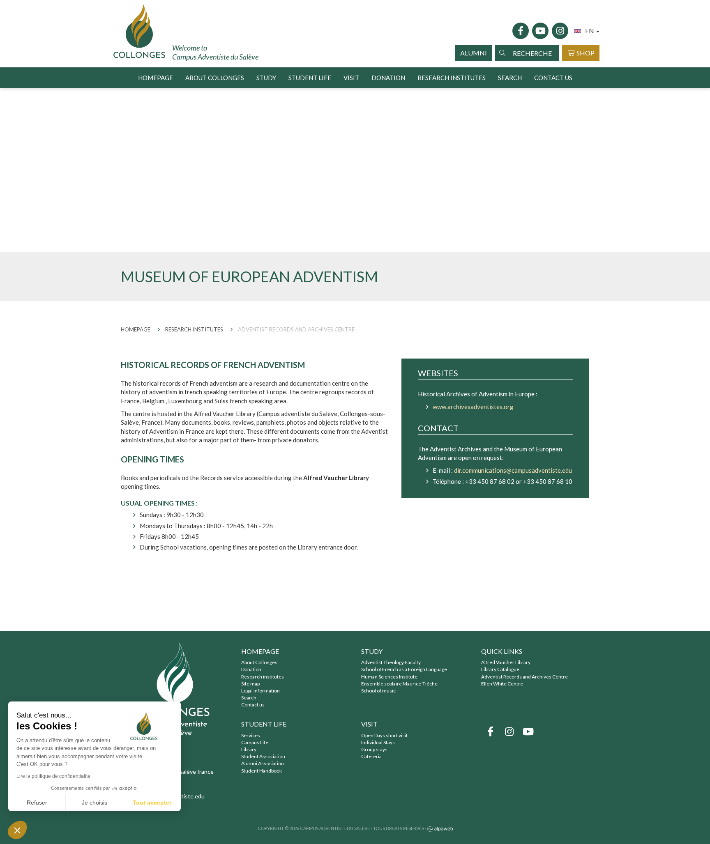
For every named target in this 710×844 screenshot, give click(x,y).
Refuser (37, 802)
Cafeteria (371, 756)
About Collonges (259, 662)
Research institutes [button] (451, 77)
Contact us (553, 77)
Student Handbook (261, 771)
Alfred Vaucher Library (505, 662)
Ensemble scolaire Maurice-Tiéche (399, 684)
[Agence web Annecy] (440, 828)
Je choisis (94, 802)
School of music (378, 691)
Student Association (263, 756)
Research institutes (262, 677)
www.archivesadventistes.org (473, 406)
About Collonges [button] (214, 77)
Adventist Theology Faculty (391, 662)
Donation (388, 77)
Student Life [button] (309, 77)
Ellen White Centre (502, 684)
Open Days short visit (384, 735)
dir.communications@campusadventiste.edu (513, 470)
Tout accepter (152, 802)
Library (248, 749)
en (590, 30)
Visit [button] (351, 77)
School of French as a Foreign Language (404, 669)
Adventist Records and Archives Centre (524, 677)
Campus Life (254, 742)
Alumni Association (262, 763)
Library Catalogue (500, 669)
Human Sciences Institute (389, 677)
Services (250, 735)
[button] (17, 830)
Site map (250, 684)
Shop (585, 53)
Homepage (155, 77)
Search (510, 77)
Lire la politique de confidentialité (53, 776)
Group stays (374, 749)
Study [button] (266, 77)
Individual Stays (378, 742)
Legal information (260, 691)
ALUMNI (473, 53)
